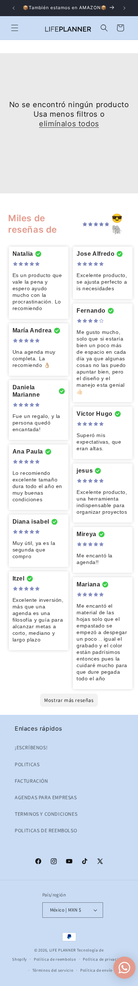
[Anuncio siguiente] (124, 8)
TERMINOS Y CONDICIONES (46, 814)
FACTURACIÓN (31, 781)
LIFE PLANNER (62, 950)
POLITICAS (27, 764)
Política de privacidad (104, 959)
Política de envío (96, 970)
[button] (15, 28)
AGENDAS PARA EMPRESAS (46, 797)
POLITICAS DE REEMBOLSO (46, 830)
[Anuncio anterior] (14, 8)
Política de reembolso (55, 959)
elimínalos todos (69, 123)
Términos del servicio (53, 970)
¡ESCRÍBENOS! (31, 747)
